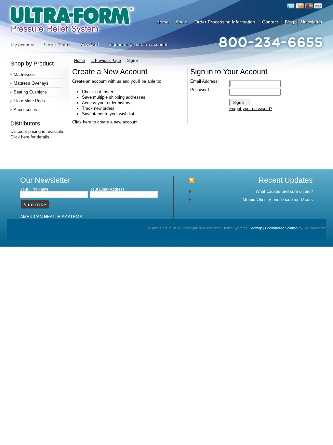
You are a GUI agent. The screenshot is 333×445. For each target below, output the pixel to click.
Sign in (116, 44)
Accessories (25, 109)
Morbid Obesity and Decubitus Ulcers (278, 199)
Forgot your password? (250, 108)
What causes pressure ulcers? (284, 191)
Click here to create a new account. (105, 122)
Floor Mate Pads (29, 100)
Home (79, 61)
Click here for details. (30, 137)
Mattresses (24, 74)
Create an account (148, 44)
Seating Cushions (30, 92)
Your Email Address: (108, 189)
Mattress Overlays (31, 83)
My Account (22, 44)
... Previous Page (106, 61)
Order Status (57, 44)
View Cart (89, 44)
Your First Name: (34, 189)
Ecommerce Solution (281, 228)
